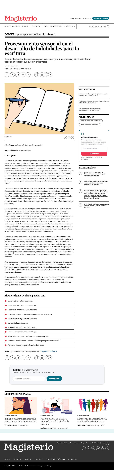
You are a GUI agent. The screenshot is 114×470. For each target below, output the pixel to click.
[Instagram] (102, 26)
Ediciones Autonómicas (53, 26)
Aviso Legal (49, 466)
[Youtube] (105, 26)
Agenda (25, 26)
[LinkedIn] (99, 26)
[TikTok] (96, 26)
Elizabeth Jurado (9, 425)
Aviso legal (90, 157)
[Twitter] (93, 26)
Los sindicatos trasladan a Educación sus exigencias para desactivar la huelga (95, 174)
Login (83, 443)
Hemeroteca (76, 443)
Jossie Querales (9, 69)
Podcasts (36, 26)
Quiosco (59, 443)
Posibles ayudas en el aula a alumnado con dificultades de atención (94, 102)
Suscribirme (94, 154)
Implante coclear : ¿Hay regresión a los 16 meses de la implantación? (93, 94)
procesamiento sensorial (89, 124)
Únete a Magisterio (92, 443)
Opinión (7, 26)
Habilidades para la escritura (90, 121)
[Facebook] (90, 26)
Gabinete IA (69, 26)
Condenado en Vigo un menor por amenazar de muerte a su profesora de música (96, 182)
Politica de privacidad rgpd (35, 466)
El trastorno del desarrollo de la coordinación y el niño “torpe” (90, 109)
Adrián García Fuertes (47, 428)
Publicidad (67, 443)
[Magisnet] (21, 19)
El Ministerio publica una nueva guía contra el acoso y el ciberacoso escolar (96, 205)
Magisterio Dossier (11, 416)
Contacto (106, 444)
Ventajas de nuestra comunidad (80, 18)
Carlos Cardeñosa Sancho (85, 425)
